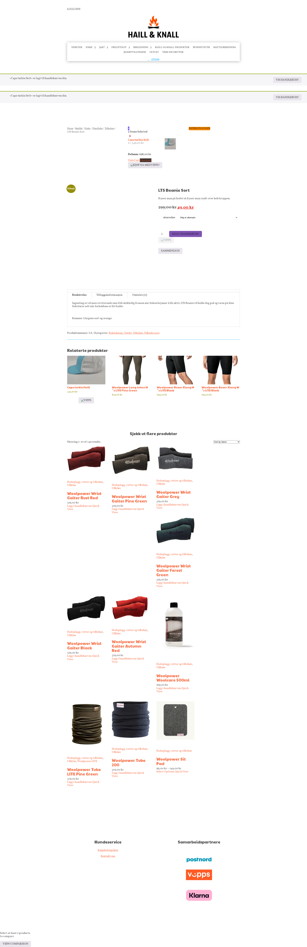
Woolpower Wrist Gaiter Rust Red (84, 495)
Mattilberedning (224, 47)
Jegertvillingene (135, 52)
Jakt (102, 47)
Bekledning (140, 47)
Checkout (145, 160)
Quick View (181, 772)
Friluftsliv (119, 47)
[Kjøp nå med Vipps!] (145, 165)
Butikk (79, 128)
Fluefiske (97, 128)
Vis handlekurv (287, 80)
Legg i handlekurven (79, 506)
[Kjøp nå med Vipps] (166, 240)
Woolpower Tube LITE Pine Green (84, 771)
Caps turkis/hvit (138, 139)
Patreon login (199, 128)
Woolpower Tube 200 (129, 762)
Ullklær (71, 485)
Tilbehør (109, 128)
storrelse (169, 217)
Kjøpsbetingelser (108, 850)
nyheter (76, 47)
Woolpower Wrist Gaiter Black (84, 645)
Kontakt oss (108, 856)
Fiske (89, 47)
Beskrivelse (79, 295)
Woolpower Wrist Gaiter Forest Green (173, 570)
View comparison (15, 944)
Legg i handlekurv (185, 234)
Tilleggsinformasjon (109, 295)
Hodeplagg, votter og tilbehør (85, 482)
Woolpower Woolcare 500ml (172, 678)
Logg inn (73, 9)
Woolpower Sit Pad (171, 761)
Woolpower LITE (87, 761)
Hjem (70, 128)
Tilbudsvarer (152, 333)
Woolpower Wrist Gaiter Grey (173, 494)
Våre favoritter (172, 52)
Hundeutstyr (201, 47)
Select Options (165, 772)
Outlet (154, 52)
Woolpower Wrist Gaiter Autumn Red (129, 646)
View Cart (134, 160)
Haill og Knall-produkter (172, 47)
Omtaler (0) (139, 295)
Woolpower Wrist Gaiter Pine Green (129, 499)
